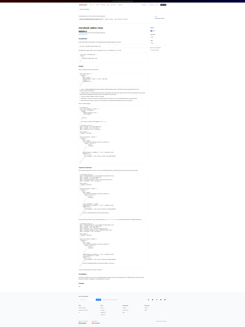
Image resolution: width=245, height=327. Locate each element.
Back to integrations (84, 9)
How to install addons (156, 47)
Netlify (165, 321)
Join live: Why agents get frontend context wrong (123, 1)
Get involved (125, 310)
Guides (102, 308)
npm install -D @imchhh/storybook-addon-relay (90, 19)
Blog (108, 4)
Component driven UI (83, 310)
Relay (152, 43)
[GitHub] (148, 299)
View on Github (110, 19)
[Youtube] (164, 299)
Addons (97, 4)
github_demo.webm (83, 34)
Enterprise (120, 4)
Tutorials (103, 310)
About (145, 310)
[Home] (83, 5)
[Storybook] (160, 299)
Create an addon (155, 50)
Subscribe (98, 299)
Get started (125, 19)
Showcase (103, 4)
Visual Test (112, 4)
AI (79, 312)
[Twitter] (156, 299)
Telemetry (103, 314)
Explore (146, 308)
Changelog (103, 312)
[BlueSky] (152, 299)
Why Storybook (82, 308)
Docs (91, 4)
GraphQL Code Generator (110, 219)
